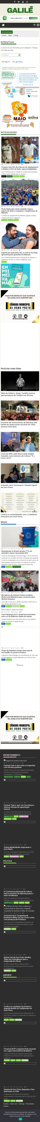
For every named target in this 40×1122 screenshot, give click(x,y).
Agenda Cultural (8, 776)
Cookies (6, 1106)
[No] (38, 1116)
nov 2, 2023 (8, 763)
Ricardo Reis (16, 592)
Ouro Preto (16, 606)
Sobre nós (13, 1104)
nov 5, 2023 (6, 206)
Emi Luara (17, 763)
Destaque (16, 176)
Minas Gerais (7, 819)
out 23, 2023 (9, 845)
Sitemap (21, 1104)
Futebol (22, 176)
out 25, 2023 (6, 592)
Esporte (8, 623)
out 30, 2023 (9, 955)
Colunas (6, 856)
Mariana (16, 220)
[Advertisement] (20, 345)
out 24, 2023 (9, 1046)
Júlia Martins (18, 955)
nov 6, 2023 (6, 164)
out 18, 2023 (6, 612)
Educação (8, 606)
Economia (8, 566)
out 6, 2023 (6, 648)
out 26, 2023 (9, 802)
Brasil (3, 566)
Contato (6, 1104)
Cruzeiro (9, 176)
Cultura (23, 776)
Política (22, 606)
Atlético (4, 176)
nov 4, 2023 (6, 250)
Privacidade (30, 1104)
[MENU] (38, 25)
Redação (15, 250)
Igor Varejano (16, 164)
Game (21, 856)
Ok (20, 1119)
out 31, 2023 (6, 548)
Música (28, 776)
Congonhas (17, 776)
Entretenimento (24, 816)
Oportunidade (16, 566)
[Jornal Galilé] (2, 24)
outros (14, 819)
